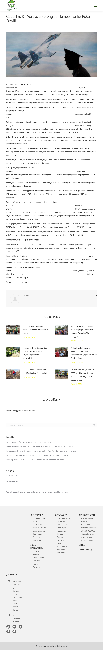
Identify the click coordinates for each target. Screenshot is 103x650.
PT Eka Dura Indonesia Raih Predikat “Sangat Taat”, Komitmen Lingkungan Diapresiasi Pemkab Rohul (84, 353)
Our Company (37, 515)
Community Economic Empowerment (38, 554)
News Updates (12, 481)
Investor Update (87, 518)
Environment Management (62, 523)
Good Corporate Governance (39, 532)
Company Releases (88, 528)
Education (36, 561)
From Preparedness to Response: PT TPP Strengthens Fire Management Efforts (35, 460)
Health (35, 564)
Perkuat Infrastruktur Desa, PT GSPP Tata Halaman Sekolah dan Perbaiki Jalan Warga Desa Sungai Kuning (83, 375)
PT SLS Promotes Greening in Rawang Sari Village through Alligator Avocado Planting (37, 455)
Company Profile (39, 518)
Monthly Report (87, 540)
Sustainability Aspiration (62, 548)
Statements (61, 553)
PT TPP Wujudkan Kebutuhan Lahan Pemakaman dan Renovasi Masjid (35, 329)
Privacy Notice (85, 550)
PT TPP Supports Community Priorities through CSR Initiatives (28, 442)
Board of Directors (39, 528)
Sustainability (61, 515)
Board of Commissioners (39, 523)
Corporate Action (87, 534)
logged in (18, 411)
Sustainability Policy (64, 518)
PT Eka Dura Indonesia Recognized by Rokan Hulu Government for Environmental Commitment (40, 447)
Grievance (61, 543)
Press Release (11, 476)
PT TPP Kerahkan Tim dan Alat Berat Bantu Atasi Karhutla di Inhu (35, 371)
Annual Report (86, 537)
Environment (37, 567)
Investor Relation (87, 515)
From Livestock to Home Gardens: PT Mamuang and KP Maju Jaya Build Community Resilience (41, 451)
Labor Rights (61, 528)
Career (82, 545)
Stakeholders (61, 537)
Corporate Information (37, 538)
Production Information (85, 523)
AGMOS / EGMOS (88, 531)
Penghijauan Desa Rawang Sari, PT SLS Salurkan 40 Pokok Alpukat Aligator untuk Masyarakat (35, 353)
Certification (61, 540)
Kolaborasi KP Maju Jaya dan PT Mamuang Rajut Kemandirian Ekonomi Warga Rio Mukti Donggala (83, 331)
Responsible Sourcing (61, 532)
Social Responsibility (37, 546)
